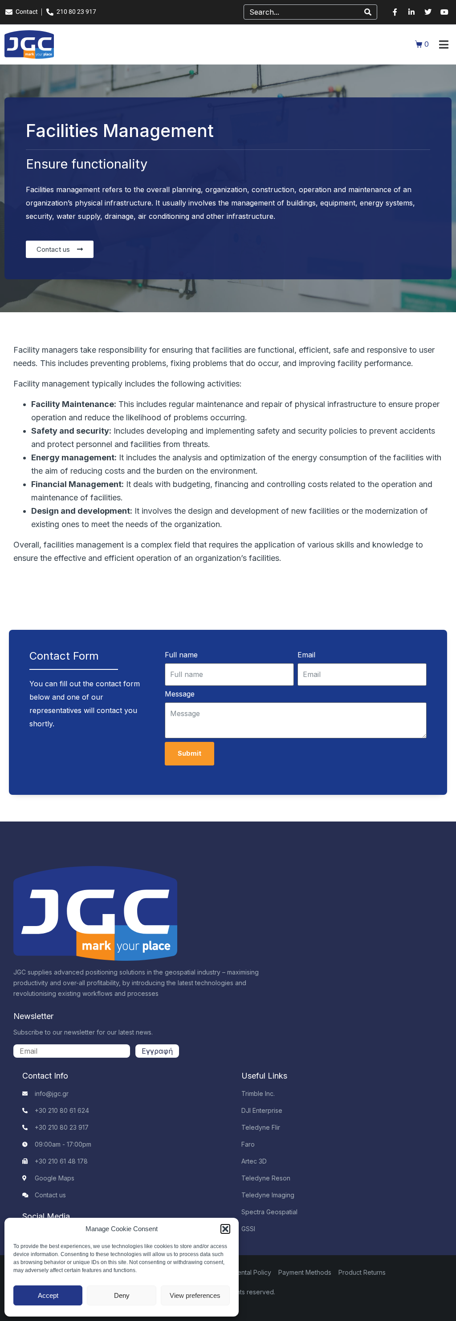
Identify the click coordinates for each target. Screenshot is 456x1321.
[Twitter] (428, 12)
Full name (181, 654)
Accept (48, 1295)
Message (180, 693)
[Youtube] (444, 12)
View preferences (195, 1295)
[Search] (368, 12)
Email (306, 654)
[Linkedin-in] (411, 12)
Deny (122, 1295)
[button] (225, 1228)
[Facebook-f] (395, 12)
